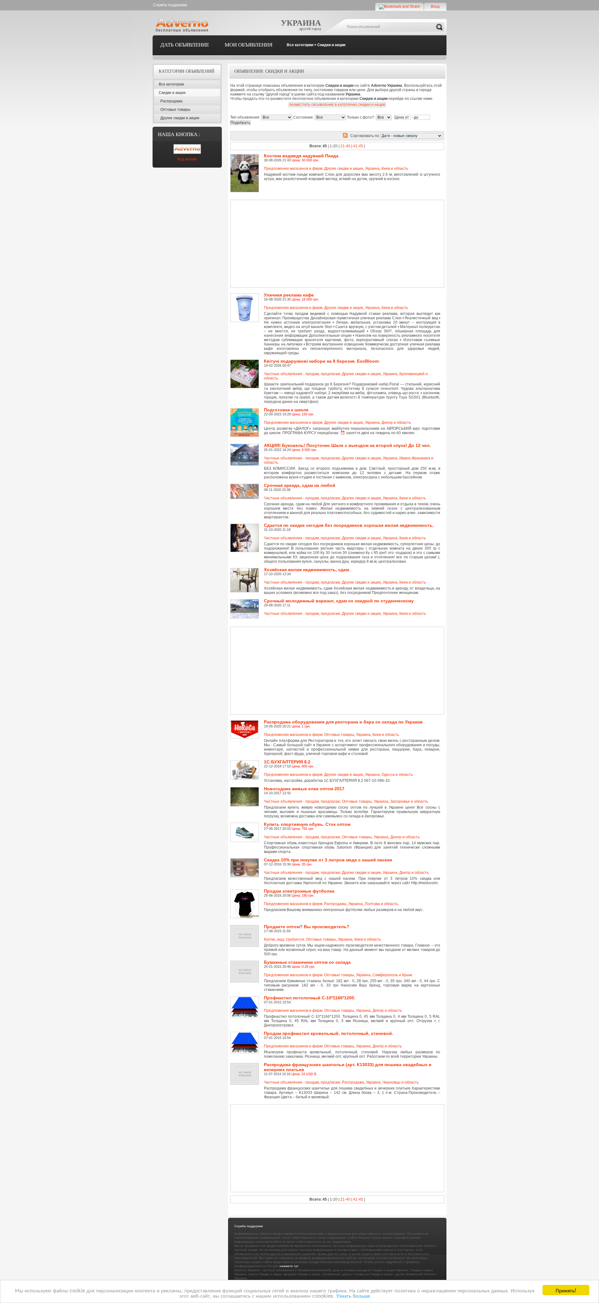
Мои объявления (248, 45)
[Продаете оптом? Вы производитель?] (245, 927)
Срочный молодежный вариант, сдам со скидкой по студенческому (339, 600)
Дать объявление (184, 45)
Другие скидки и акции (179, 118)
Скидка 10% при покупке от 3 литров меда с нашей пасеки (328, 859)
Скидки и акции (331, 45)
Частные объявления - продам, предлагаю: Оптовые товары (318, 801)
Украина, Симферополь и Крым (384, 975)
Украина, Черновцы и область (392, 1082)
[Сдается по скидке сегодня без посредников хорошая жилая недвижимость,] (245, 526)
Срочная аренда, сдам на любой (299, 485)
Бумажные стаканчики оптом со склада (307, 962)
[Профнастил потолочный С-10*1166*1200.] (245, 998)
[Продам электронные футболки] (245, 891)
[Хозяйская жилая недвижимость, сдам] (245, 570)
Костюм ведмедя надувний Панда (301, 155)
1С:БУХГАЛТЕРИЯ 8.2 (287, 761)
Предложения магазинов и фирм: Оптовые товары (309, 734)
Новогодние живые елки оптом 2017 (304, 788)
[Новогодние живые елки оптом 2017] (245, 789)
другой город (310, 29)
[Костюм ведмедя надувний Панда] (245, 156)
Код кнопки (187, 159)
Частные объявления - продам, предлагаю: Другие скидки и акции (322, 374)
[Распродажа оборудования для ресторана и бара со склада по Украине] (245, 722)
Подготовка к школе (286, 409)
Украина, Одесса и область (389, 774)
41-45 (358, 146)
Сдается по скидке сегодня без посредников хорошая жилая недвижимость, (349, 525)
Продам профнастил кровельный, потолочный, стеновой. (328, 1033)
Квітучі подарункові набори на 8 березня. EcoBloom (321, 361)
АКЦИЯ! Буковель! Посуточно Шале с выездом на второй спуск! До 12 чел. (347, 445)
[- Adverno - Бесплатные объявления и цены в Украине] (183, 25)
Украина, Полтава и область (373, 904)
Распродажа (171, 101)
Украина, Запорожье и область (401, 801)
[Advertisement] (315, 243)
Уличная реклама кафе (289, 294)
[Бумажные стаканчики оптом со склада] (245, 963)
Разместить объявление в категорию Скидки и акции (337, 104)
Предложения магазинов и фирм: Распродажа (305, 904)
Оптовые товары (175, 109)
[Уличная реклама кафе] (245, 295)
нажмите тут (289, 1266)
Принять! (566, 1290)
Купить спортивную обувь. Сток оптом (307, 824)
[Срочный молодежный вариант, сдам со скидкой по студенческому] (245, 601)
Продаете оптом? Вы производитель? (306, 926)
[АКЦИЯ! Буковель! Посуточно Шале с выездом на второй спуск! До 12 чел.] (245, 446)
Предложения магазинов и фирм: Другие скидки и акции (313, 168)
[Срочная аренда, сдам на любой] (245, 486)
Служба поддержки (170, 5)
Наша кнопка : (179, 134)
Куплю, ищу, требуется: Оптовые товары (300, 939)
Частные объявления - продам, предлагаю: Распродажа (314, 1082)
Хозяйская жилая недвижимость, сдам (306, 569)
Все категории (300, 45)
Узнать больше (353, 1295)
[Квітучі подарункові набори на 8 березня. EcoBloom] (245, 362)
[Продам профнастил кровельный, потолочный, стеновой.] (245, 1034)
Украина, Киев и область (386, 168)
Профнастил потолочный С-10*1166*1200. (309, 997)
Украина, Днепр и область (388, 422)
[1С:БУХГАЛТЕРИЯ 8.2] (245, 762)
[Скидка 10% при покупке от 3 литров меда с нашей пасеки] (245, 860)
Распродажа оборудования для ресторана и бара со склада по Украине (343, 721)
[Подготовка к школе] (245, 410)
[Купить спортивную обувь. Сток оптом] (245, 825)
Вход (435, 6)
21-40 (345, 146)
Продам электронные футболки (299, 891)
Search (439, 27)
